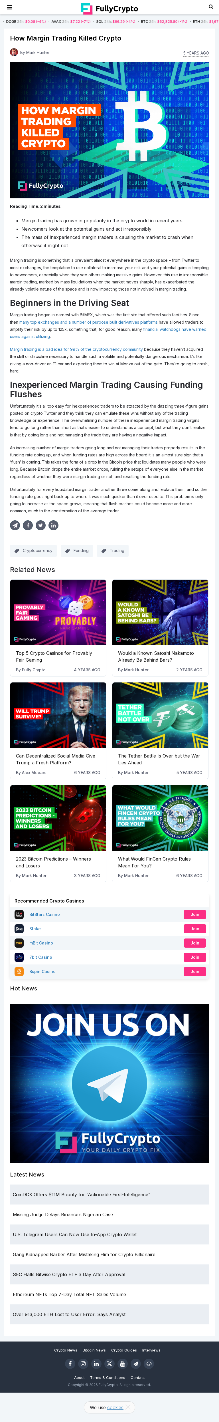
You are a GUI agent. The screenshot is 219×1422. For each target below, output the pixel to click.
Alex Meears (34, 772)
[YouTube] (122, 1364)
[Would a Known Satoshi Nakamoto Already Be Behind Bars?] (160, 612)
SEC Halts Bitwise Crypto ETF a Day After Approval (69, 1274)
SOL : (81, 21)
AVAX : (36, 21)
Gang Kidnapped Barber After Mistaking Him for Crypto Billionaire (84, 1254)
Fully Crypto (34, 669)
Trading (117, 550)
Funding (81, 550)
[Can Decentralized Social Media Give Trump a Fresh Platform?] (58, 715)
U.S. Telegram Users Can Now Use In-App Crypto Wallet (75, 1234)
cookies (115, 1407)
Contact (138, 1377)
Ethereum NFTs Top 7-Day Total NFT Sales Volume (69, 1294)
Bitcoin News (94, 1350)
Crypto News (65, 1350)
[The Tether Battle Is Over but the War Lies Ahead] (160, 715)
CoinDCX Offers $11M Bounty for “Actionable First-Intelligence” (81, 1194)
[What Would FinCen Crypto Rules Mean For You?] (160, 818)
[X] (109, 1364)
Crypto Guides (124, 1350)
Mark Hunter (37, 52)
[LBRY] (149, 1364)
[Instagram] (83, 1364)
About (79, 1377)
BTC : (130, 21)
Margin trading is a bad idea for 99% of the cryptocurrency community (76, 349)
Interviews (151, 1350)
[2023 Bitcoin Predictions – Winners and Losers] (58, 818)
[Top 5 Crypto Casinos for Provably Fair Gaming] (58, 612)
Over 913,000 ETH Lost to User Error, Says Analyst (69, 1314)
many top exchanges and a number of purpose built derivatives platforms (88, 322)
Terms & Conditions (107, 1377)
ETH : (181, 21)
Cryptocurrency (37, 550)
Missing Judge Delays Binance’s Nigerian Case (63, 1214)
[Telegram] (136, 1364)
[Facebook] (70, 1364)
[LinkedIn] (96, 1364)
